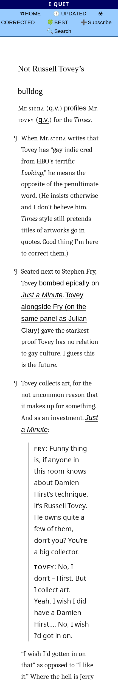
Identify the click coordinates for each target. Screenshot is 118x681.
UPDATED (73, 13)
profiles (75, 108)
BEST (61, 22)
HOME (33, 13)
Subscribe (100, 22)
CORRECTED (18, 22)
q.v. (54, 108)
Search (62, 31)
